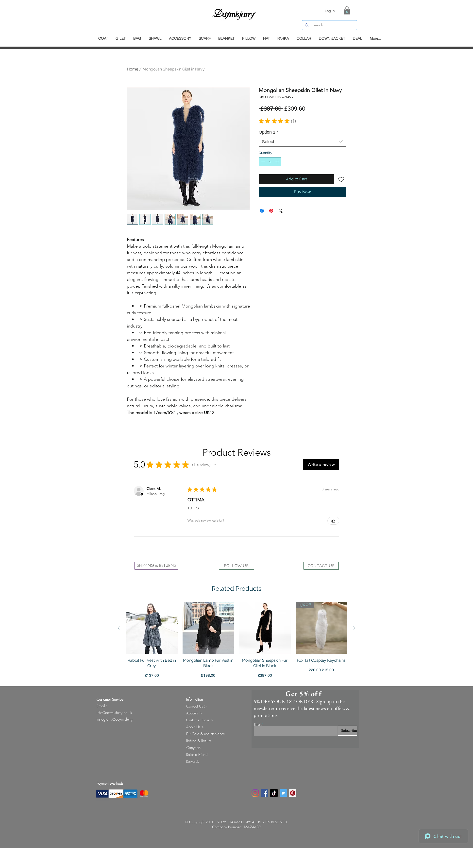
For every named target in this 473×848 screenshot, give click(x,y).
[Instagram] (255, 793)
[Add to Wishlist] (341, 179)
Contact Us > (196, 706)
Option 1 (268, 132)
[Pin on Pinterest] (271, 211)
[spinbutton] (270, 161)
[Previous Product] (119, 628)
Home (132, 69)
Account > (194, 713)
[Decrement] (262, 161)
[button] (347, 10)
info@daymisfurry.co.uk (114, 712)
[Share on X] (281, 211)
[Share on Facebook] (262, 211)
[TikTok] (274, 793)
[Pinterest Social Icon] (292, 793)
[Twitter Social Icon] (283, 793)
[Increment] (277, 161)
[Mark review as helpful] (333, 521)
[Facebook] (264, 793)
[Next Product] (354, 628)
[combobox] (302, 142)
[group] (236, 640)
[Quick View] (152, 628)
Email (257, 724)
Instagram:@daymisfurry (115, 719)
